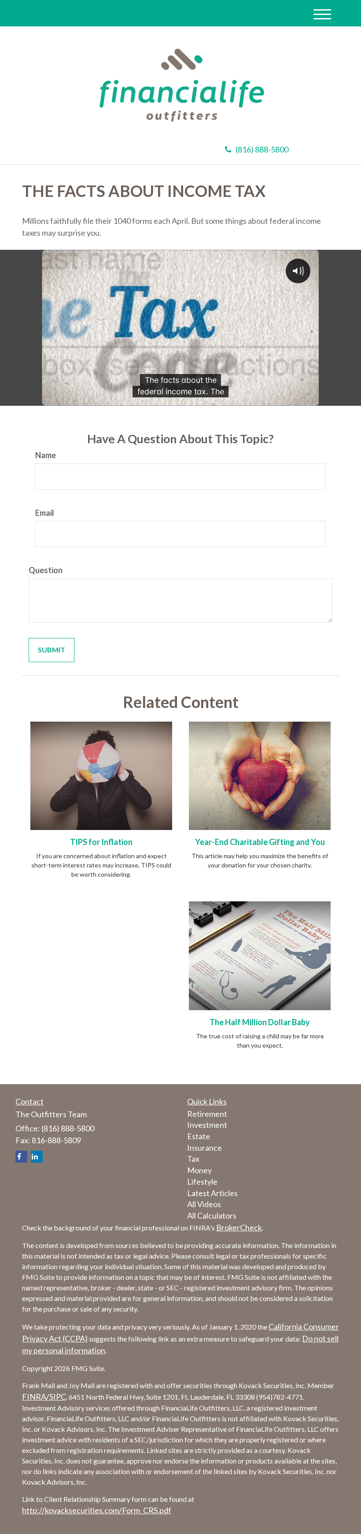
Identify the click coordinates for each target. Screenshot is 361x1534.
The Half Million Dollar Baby (260, 1022)
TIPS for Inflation (101, 842)
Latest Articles (212, 1193)
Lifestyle (202, 1181)
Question (46, 570)
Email (44, 513)
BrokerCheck (239, 1227)
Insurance (204, 1147)
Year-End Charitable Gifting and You (260, 842)
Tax (193, 1158)
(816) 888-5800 (262, 149)
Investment (207, 1125)
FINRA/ (35, 1396)
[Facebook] (21, 1157)
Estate (198, 1136)
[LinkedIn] (37, 1157)
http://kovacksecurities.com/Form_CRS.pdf (96, 1510)
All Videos (204, 1204)
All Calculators (211, 1215)
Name (45, 455)
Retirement (207, 1114)
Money (199, 1170)
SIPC (57, 1396)
